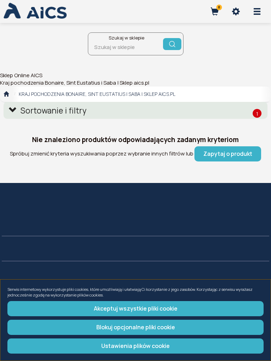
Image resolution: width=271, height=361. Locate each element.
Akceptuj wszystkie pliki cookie (135, 308)
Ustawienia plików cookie (135, 346)
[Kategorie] (257, 11)
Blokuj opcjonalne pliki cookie (135, 327)
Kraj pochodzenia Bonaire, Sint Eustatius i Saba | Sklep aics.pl (97, 94)
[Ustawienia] (236, 11)
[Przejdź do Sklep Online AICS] (6, 94)
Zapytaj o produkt (227, 154)
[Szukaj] (172, 44)
